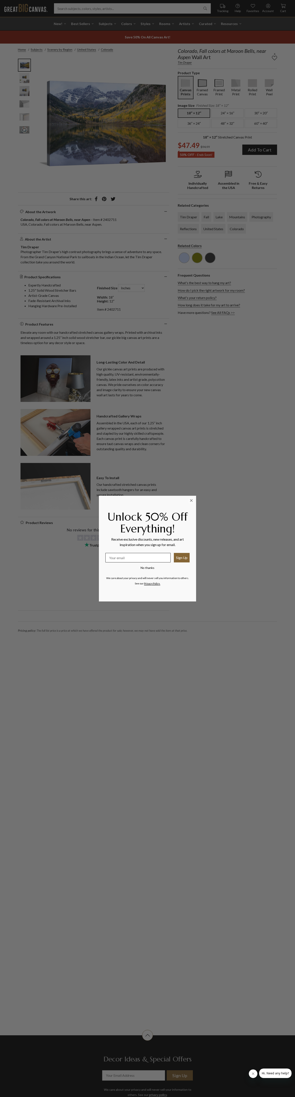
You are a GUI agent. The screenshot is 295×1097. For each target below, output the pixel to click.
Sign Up (181, 558)
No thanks (147, 568)
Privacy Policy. (152, 583)
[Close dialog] (191, 500)
